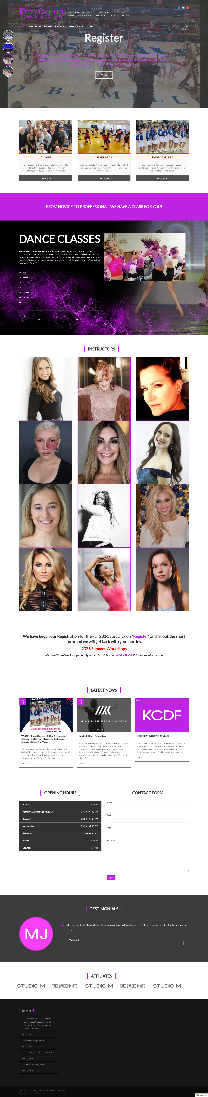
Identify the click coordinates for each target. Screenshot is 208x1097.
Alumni (46, 157)
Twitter (183, 7)
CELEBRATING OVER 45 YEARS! (153, 736)
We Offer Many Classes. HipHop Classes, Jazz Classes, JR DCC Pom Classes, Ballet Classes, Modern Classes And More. (44, 739)
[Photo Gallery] (162, 136)
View (104, 65)
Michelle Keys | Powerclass (92, 736)
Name (110, 802)
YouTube (187, 7)
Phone (109, 827)
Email (110, 815)
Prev (182, 943)
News (71, 26)
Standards (104, 157)
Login (90, 26)
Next (187, 943)
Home (21, 26)
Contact (81, 26)
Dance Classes (34, 26)
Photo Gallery (162, 157)
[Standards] (104, 136)
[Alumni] (45, 136)
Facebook (179, 7)
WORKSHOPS (125, 655)
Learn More (46, 178)
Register (48, 26)
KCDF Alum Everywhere (34, 1064)
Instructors (60, 26)
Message (111, 840)
